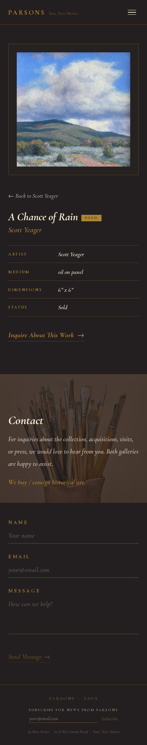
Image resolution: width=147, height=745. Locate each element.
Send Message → (29, 657)
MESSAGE (24, 591)
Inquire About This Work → (46, 335)
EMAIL (19, 556)
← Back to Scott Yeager (33, 195)
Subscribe (110, 719)
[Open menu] (132, 12)
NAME (18, 522)
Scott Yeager (25, 229)
